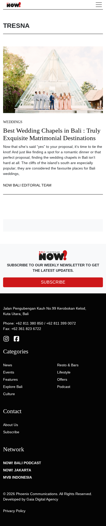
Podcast (63, 387)
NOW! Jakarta (17, 470)
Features (10, 379)
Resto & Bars (67, 365)
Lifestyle (63, 372)
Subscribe (11, 432)
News (7, 365)
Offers (62, 379)
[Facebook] (16, 338)
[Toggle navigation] (99, 5)
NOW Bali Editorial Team (27, 185)
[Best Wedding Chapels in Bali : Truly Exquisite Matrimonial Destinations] (53, 79)
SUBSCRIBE (53, 282)
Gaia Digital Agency (42, 499)
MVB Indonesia (17, 477)
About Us (10, 425)
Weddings (12, 122)
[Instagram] (6, 338)
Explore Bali (12, 387)
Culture (9, 394)
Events (8, 372)
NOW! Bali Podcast (22, 463)
